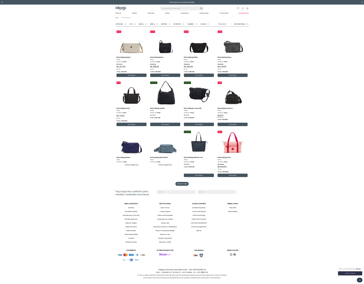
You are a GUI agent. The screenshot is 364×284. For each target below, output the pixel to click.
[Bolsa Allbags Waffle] (165, 93)
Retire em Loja (165, 234)
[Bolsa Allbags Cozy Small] (199, 93)
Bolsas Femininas (131, 227)
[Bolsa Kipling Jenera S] (233, 93)
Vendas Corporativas (165, 238)
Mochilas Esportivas (131, 219)
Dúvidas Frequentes (199, 208)
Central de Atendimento (199, 223)
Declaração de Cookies (165, 219)
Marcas (118, 13)
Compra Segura (165, 211)
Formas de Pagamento (199, 227)
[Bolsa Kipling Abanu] (233, 42)
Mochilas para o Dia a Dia (131, 215)
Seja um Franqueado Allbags (165, 231)
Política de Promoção (199, 219)
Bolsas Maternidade (131, 234)
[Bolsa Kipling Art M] (233, 142)
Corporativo (224, 13)
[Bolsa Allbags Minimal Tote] (199, 142)
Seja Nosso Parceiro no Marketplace (165, 227)
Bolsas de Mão (131, 231)
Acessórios (185, 13)
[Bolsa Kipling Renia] (165, 42)
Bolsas (134, 13)
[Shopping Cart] (247, 8)
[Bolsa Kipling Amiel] (132, 93)
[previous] (2, 2)
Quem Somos (165, 208)
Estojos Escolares (131, 242)
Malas (167, 13)
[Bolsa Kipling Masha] (132, 42)
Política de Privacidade (165, 215)
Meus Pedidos (232, 211)
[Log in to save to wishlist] (145, 31)
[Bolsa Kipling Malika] (199, 42)
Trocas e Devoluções (199, 211)
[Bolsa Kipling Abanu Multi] (165, 142)
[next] (362, 2)
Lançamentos (243, 13)
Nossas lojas (204, 13)
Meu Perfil (233, 208)
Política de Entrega (199, 215)
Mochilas (151, 13)
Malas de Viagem (131, 223)
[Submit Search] (201, 8)
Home (116, 17)
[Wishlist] (238, 8)
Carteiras (131, 238)
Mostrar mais (182, 184)
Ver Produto (131, 75)
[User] (242, 8)
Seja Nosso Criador (165, 242)
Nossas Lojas (165, 223)
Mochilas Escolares (131, 211)
